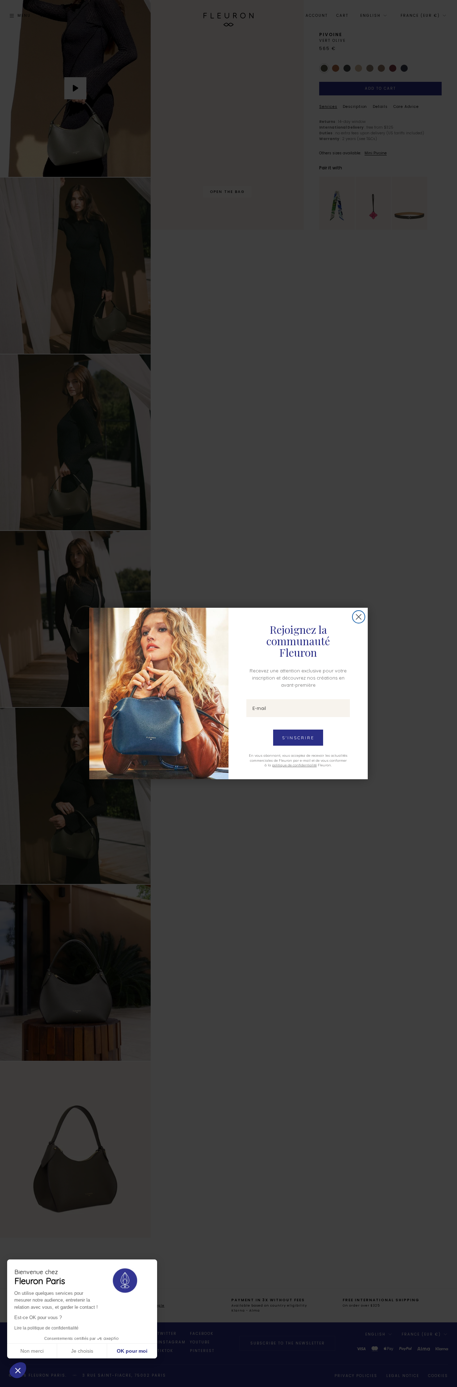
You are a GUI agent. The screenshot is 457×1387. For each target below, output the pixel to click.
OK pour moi (132, 1351)
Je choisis (82, 1351)
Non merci (32, 1351)
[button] (17, 1370)
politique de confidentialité (294, 765)
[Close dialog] (358, 617)
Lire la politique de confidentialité (46, 1328)
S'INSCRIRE (298, 737)
